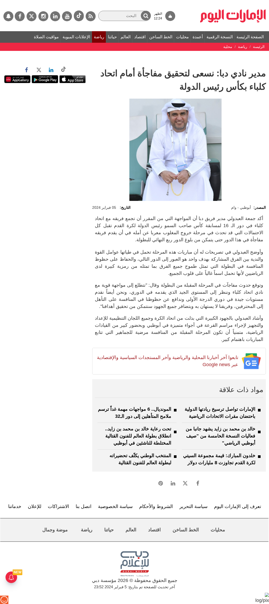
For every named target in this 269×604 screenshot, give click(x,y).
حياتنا (112, 37)
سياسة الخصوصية (115, 506)
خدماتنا (14, 506)
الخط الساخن (160, 37)
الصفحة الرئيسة (250, 37)
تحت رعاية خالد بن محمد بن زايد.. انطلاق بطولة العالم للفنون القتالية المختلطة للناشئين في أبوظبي (138, 436)
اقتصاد (140, 37)
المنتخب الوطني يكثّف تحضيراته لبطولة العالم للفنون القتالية (140, 459)
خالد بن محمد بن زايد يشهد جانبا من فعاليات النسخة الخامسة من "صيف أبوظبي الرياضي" (220, 436)
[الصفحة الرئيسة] (233, 2)
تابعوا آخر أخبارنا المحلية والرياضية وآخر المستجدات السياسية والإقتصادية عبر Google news (167, 361)
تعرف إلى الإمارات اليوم (237, 506)
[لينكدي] (55, 16)
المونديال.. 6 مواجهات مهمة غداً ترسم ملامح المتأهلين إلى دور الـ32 (134, 413)
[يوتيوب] (67, 16)
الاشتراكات (58, 506)
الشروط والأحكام (156, 506)
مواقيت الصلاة (46, 37)
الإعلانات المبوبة (76, 37)
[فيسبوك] (20, 16)
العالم (126, 37)
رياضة (99, 37)
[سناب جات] (8, 16)
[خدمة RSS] (91, 16)
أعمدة (198, 37)
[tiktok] (79, 15)
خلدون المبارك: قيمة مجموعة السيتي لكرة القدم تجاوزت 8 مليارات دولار (219, 459)
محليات (182, 37)
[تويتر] (32, 16)
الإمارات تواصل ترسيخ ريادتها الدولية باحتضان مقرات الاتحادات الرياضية (220, 413)
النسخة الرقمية (219, 37)
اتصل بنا (83, 506)
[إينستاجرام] (43, 16)
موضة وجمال (55, 529)
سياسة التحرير (193, 506)
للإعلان (34, 506)
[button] (146, 15)
